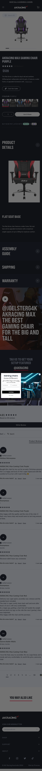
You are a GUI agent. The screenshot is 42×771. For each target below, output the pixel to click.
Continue (11, 392)
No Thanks (11, 395)
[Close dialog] (40, 374)
